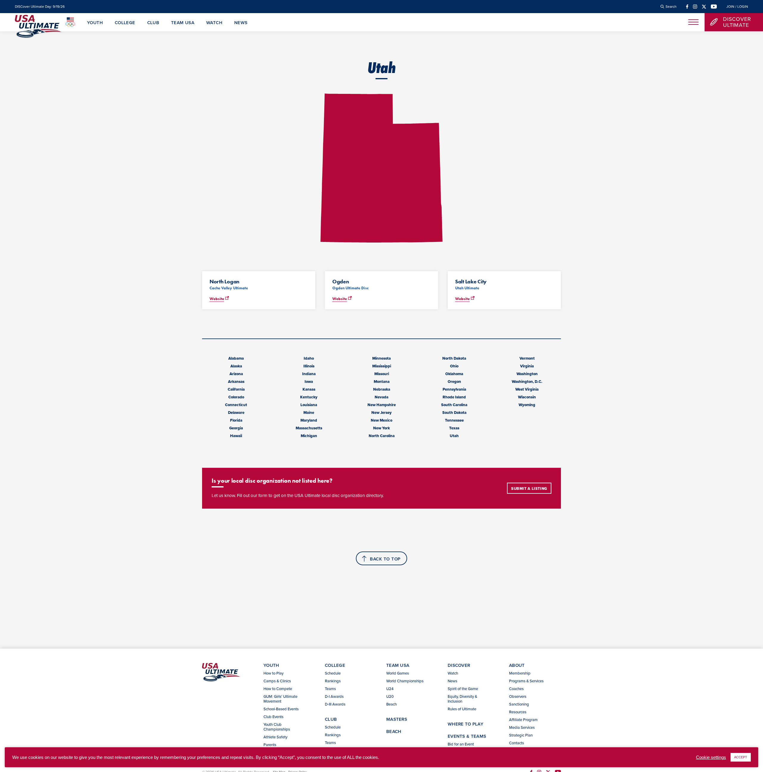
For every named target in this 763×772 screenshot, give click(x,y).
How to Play (273, 673)
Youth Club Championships (276, 727)
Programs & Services (526, 681)
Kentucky (308, 397)
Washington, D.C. (527, 381)
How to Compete (277, 688)
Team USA (182, 23)
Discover (459, 665)
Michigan (309, 436)
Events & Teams (467, 736)
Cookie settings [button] (711, 757)
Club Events (273, 716)
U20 (390, 696)
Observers (517, 696)
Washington (527, 374)
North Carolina (382, 436)
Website (217, 298)
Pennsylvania (454, 389)
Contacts (516, 742)
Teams (330, 688)
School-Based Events (281, 709)
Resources (517, 711)
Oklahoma (454, 374)
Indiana (309, 374)
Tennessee (454, 420)
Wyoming (527, 405)
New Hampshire (381, 405)
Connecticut (236, 405)
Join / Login (737, 6)
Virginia (527, 366)
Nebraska (381, 389)
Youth (95, 23)
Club (153, 23)
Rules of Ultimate (462, 709)
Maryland (308, 420)
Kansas (309, 389)
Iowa (309, 381)
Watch (214, 23)
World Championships (405, 681)
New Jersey (381, 412)
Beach (391, 704)
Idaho (309, 358)
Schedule (333, 673)
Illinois (308, 366)
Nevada (381, 397)
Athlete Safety (275, 737)
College (125, 23)
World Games (397, 673)
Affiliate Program (523, 719)
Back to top (385, 559)
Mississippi (381, 366)
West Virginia (527, 389)
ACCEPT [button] (740, 757)
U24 (389, 688)
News (241, 23)
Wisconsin (527, 397)
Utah (454, 436)
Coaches (516, 688)
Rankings (333, 681)
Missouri (381, 374)
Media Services (522, 727)
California (236, 389)
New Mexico (381, 420)
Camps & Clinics (277, 681)
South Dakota (454, 412)
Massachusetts (309, 428)
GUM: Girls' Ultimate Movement (280, 699)
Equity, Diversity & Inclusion (462, 699)
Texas (454, 428)
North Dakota (454, 358)
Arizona (236, 374)
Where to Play (465, 724)
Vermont (527, 358)
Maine (308, 412)
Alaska (236, 366)
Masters (396, 719)
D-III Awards (335, 704)
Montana (382, 381)
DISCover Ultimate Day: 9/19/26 (40, 6)
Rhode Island (454, 397)
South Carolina (454, 405)
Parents (269, 744)
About (517, 665)
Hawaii (236, 436)
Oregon (454, 381)
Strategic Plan (521, 735)
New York (381, 428)
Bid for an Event (461, 744)
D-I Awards (334, 696)
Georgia (236, 428)
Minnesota (381, 358)
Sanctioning (519, 704)
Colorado (236, 397)
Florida (236, 420)
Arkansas (236, 381)
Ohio (454, 366)
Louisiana (308, 405)
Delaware (236, 412)
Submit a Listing (529, 488)
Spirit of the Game (463, 688)
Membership (520, 673)
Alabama (236, 358)
